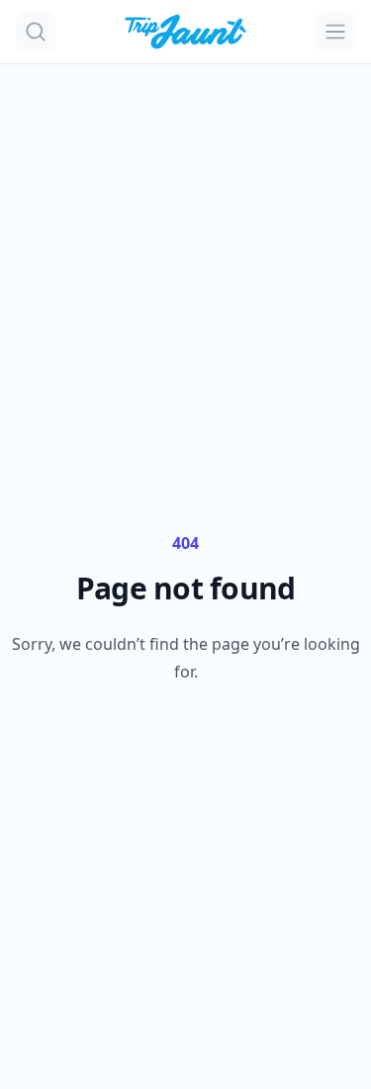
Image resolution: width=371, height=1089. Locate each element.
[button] (35, 31)
